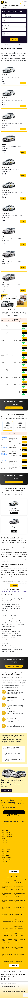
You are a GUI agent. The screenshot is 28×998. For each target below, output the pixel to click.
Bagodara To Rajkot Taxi (18, 942)
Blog (18, 986)
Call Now (24, 325)
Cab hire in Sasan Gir (6, 859)
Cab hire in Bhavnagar (6, 826)
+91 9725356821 (14, 815)
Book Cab (24, 436)
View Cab (24, 438)
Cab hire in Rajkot (5, 855)
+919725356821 (14, 996)
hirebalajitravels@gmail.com (16, 971)
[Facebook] (2, 979)
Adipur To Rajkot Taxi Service (7, 879)
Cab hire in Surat (5, 864)
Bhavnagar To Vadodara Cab (19, 950)
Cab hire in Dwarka (5, 832)
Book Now (23, 83)
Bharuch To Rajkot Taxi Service (8, 945)
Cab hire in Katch (5, 845)
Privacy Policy (3, 983)
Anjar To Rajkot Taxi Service (7, 935)
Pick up (4, 14)
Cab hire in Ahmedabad (6, 823)
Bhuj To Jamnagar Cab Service (19, 961)
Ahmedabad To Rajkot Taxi (19, 907)
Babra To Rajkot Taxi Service (7, 942)
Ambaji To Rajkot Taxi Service (7, 925)
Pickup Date (5, 23)
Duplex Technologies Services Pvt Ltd (16, 991)
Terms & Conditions (11, 983)
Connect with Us (7, 790)
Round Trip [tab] (12, 11)
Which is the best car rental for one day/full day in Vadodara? (11, 748)
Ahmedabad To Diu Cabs (18, 886)
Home (2, 44)
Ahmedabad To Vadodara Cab (8, 918)
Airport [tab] (22, 11)
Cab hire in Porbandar (6, 853)
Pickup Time (5, 28)
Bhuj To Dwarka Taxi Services (7, 961)
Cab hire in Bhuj (4, 828)
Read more (14, 585)
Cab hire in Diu (4, 830)
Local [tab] (18, 11)
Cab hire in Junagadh (6, 842)
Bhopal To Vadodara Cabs (19, 954)
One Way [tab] (6, 11)
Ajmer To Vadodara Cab (18, 921)
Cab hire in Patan (5, 851)
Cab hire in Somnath (5, 861)
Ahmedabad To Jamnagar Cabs (8, 896)
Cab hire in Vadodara (6, 868)
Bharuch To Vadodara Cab (19, 945)
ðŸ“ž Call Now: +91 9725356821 (14, 408)
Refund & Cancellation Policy (7, 986)
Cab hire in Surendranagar (7, 866)
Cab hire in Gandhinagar (6, 836)
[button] (25, 2)
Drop (4, 19)
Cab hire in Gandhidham (6, 834)
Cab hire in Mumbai (5, 849)
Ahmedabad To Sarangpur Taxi (20, 910)
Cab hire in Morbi (5, 847)
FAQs (15, 986)
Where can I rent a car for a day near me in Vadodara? (12, 760)
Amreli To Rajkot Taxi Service (7, 928)
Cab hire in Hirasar (5, 838)
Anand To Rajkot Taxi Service (7, 932)
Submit (14, 39)
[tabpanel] (14, 26)
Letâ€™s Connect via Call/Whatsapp (14, 812)
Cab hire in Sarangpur (6, 857)
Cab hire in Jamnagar (6, 840)
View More (14, 871)
